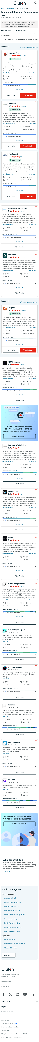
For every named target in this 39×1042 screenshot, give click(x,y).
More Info (19, 89)
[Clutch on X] (10, 994)
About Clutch (5, 1001)
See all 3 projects (7, 553)
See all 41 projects (8, 73)
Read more (5, 641)
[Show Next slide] (35, 86)
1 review (22, 365)
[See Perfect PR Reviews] (15, 257)
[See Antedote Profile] (5, 104)
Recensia (11, 705)
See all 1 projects (7, 378)
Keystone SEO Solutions (17, 445)
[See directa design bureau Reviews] (15, 586)
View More (7, 955)
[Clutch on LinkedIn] (32, 994)
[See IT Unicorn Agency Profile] (4, 668)
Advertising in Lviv (10, 898)
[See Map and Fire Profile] (5, 54)
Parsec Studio (13, 491)
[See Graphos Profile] (5, 308)
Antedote (12, 103)
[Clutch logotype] (19, 3)
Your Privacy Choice (7, 1023)
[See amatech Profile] (4, 780)
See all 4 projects (7, 270)
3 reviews (22, 540)
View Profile (11, 95)
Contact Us (5, 987)
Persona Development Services (14, 944)
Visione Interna (14, 742)
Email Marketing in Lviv (12, 923)
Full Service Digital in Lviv (12, 902)
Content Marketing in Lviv (12, 919)
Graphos (12, 308)
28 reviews (23, 157)
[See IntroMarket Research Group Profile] (4, 209)
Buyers (3, 1007)
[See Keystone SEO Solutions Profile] (4, 446)
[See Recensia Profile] (4, 706)
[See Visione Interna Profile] (4, 743)
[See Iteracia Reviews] (15, 540)
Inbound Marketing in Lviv (13, 927)
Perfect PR (12, 255)
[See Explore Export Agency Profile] (4, 631)
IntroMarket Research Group (19, 208)
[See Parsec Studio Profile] (4, 492)
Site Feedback (6, 982)
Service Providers (7, 1012)
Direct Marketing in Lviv (12, 931)
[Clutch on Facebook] (3, 994)
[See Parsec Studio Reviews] (15, 494)
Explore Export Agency (16, 630)
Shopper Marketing (10, 948)
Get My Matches (18, 436)
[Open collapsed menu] (3, 3)
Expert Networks (9, 939)
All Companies (6, 30)
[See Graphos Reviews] (15, 310)
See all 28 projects (8, 174)
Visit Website (28, 95)
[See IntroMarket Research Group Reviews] (15, 211)
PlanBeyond (13, 154)
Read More (8, 871)
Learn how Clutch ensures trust (20, 26)
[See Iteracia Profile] (4, 538)
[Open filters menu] (36, 35)
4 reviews (22, 257)
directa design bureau (16, 584)
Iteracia (11, 538)
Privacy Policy (5, 1020)
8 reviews (23, 106)
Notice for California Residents (10, 1027)
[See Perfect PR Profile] (4, 255)
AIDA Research (14, 362)
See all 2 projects (7, 224)
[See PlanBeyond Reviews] (15, 156)
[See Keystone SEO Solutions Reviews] (15, 447)
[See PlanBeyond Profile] (5, 155)
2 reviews (22, 211)
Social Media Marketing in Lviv (14, 915)
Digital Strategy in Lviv (11, 906)
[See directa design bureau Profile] (4, 584)
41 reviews (23, 56)
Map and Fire (14, 53)
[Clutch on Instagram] (18, 994)
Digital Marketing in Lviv (12, 910)
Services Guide (21, 30)
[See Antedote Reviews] (15, 106)
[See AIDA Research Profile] (4, 363)
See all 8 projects (8, 123)
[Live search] (36, 3)
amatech (11, 780)
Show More (32, 73)
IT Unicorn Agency (15, 667)
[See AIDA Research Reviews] (15, 364)
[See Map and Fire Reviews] (15, 55)
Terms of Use (5, 1030)
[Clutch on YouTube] (25, 994)
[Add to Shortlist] (36, 52)
